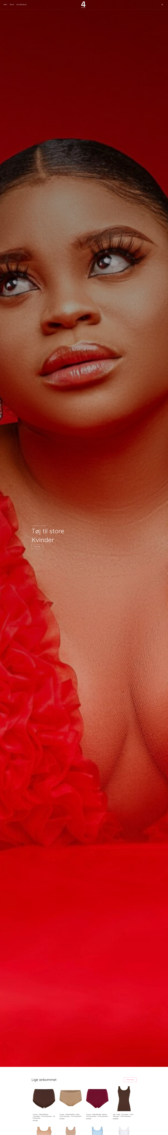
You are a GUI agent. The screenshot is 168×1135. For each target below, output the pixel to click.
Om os (12, 4)
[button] (162, 4)
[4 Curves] (83, 4)
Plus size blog (22, 4)
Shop (5, 4)
